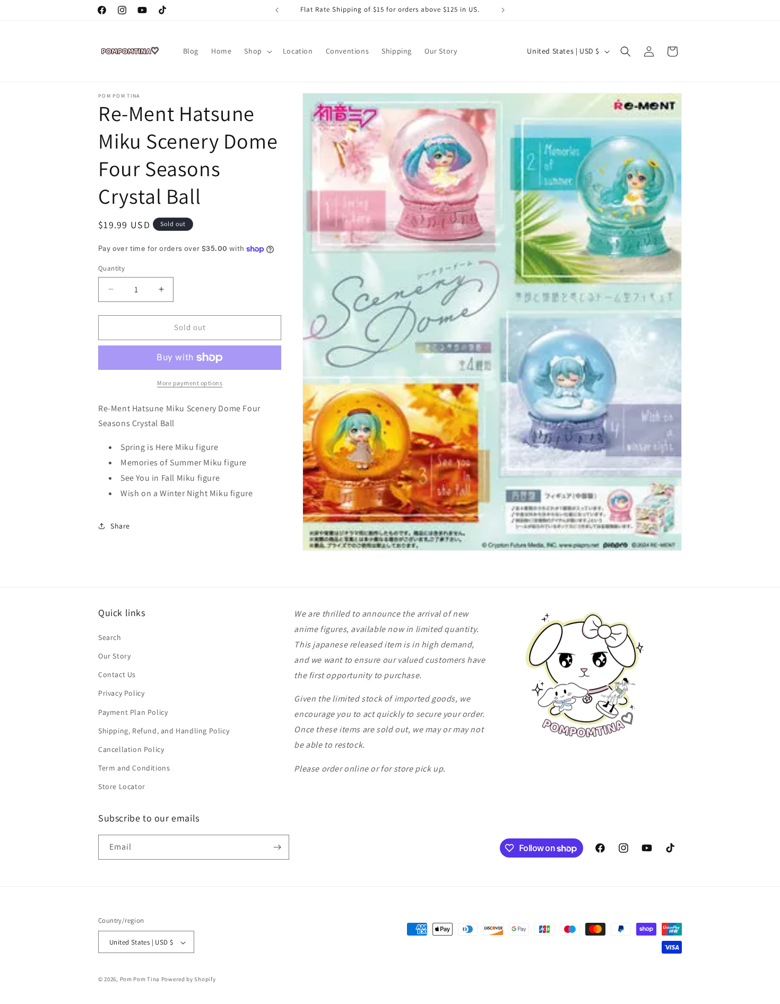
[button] (257, 51)
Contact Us (117, 674)
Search (110, 637)
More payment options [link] (189, 383)
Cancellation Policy (131, 749)
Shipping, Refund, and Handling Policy (163, 730)
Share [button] (120, 526)
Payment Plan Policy (133, 711)
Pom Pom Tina (140, 979)
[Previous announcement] (277, 10)
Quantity (111, 268)
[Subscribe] (277, 847)
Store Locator (121, 786)
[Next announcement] (503, 10)
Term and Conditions (134, 767)
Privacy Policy (121, 693)
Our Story (114, 655)
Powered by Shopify (188, 979)
